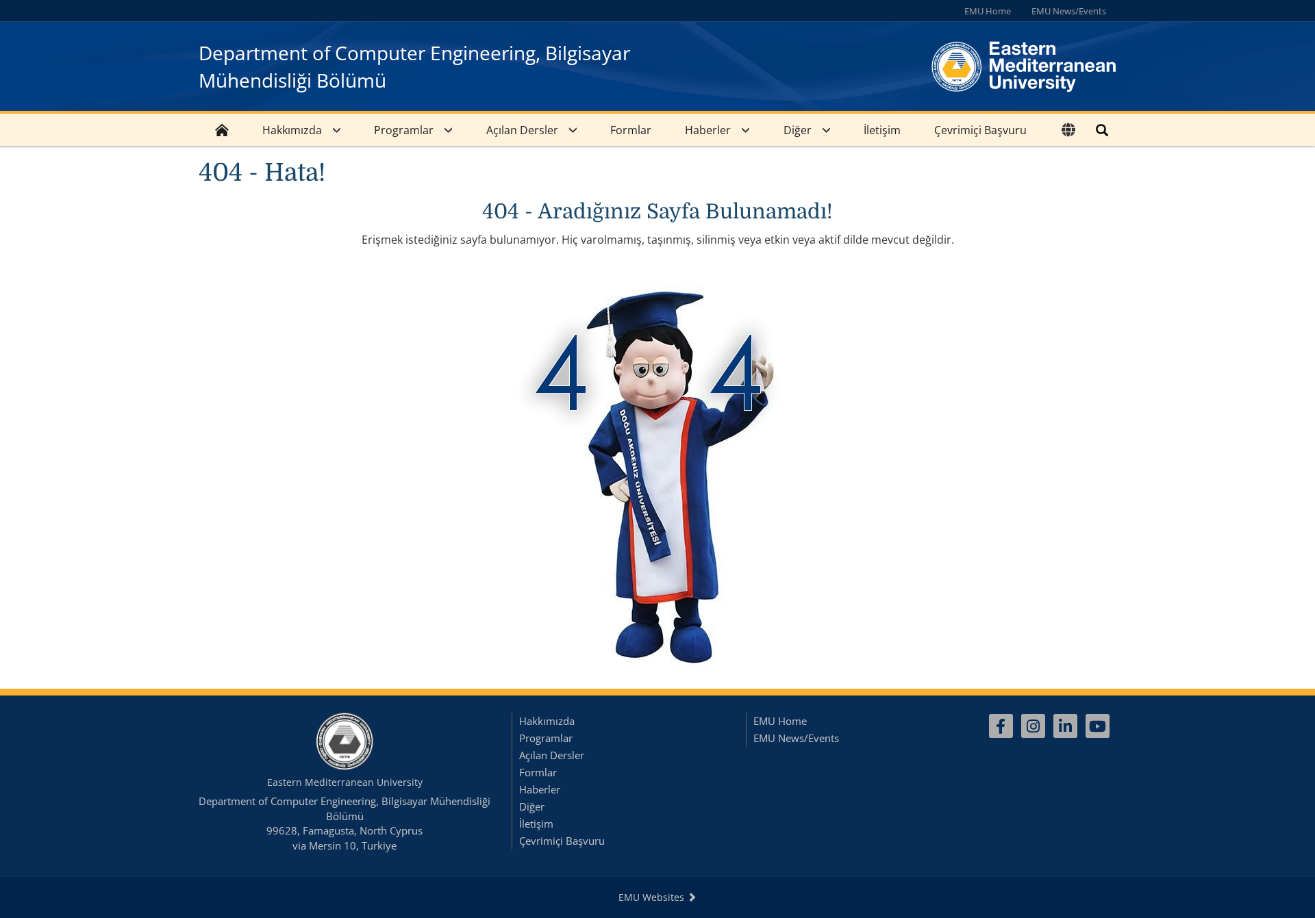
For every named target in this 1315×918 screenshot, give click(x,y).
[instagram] (1033, 726)
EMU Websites (652, 897)
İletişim (882, 130)
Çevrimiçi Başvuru (980, 130)
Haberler (708, 130)
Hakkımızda (292, 130)
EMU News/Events (1068, 11)
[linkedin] (1065, 726)
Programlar (404, 130)
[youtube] (1098, 726)
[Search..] (1102, 130)
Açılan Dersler (522, 130)
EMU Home (987, 11)
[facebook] (1001, 726)
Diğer (798, 130)
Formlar (630, 130)
